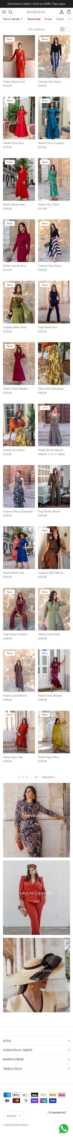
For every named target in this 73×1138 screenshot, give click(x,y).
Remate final (34, 19)
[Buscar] (12, 12)
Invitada (48, 19)
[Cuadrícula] (62, 29)
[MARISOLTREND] (36, 12)
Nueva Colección (11, 19)
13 (36, 776)
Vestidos (60, 19)
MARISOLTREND (19, 1125)
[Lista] (68, 29)
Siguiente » (48, 776)
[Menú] (4, 12)
